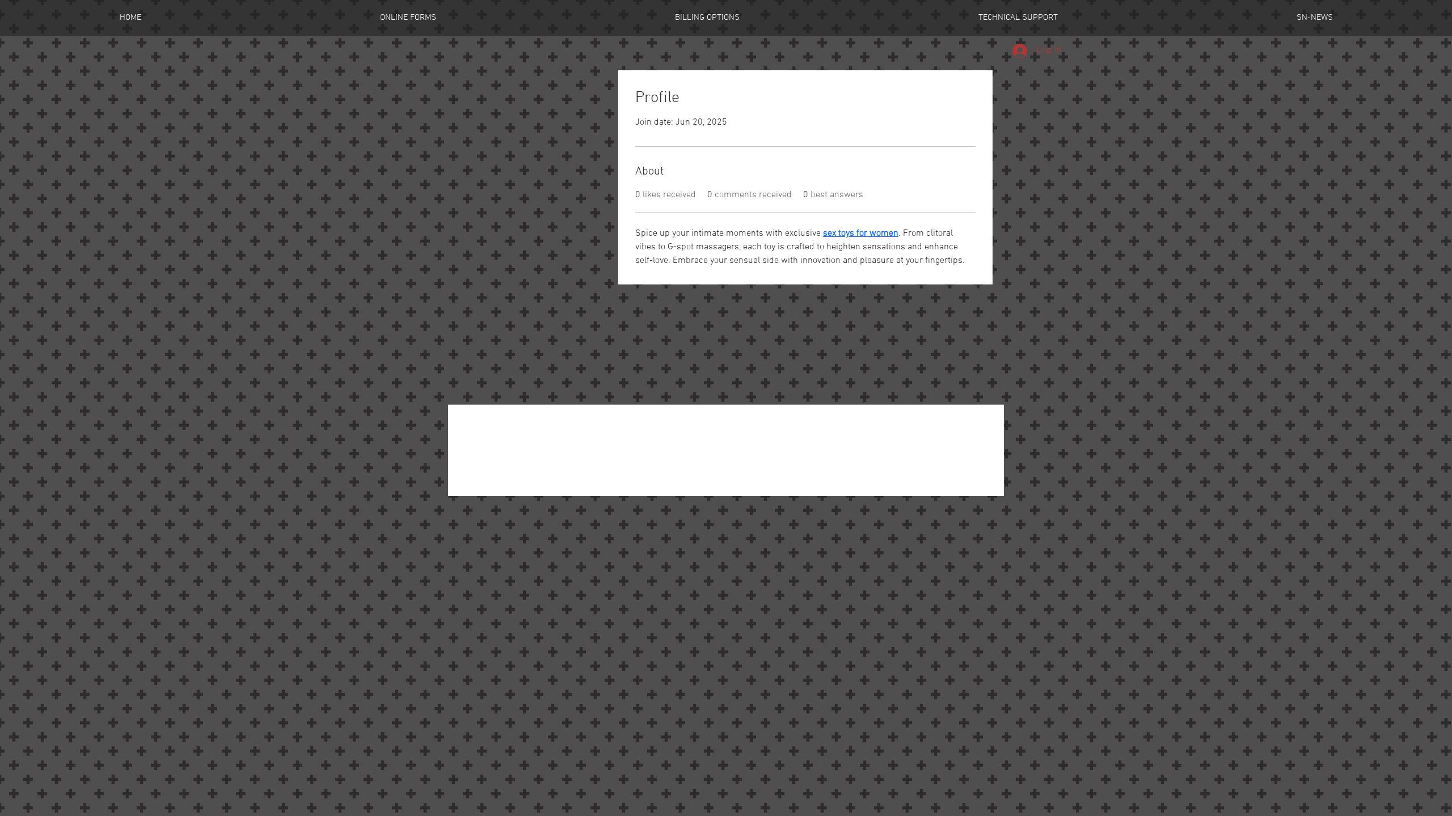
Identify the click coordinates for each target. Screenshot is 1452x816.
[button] (407, 17)
